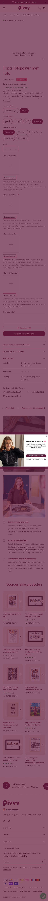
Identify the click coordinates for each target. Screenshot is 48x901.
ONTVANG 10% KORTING (36, 455)
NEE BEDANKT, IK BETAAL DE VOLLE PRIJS (36, 459)
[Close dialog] (46, 436)
